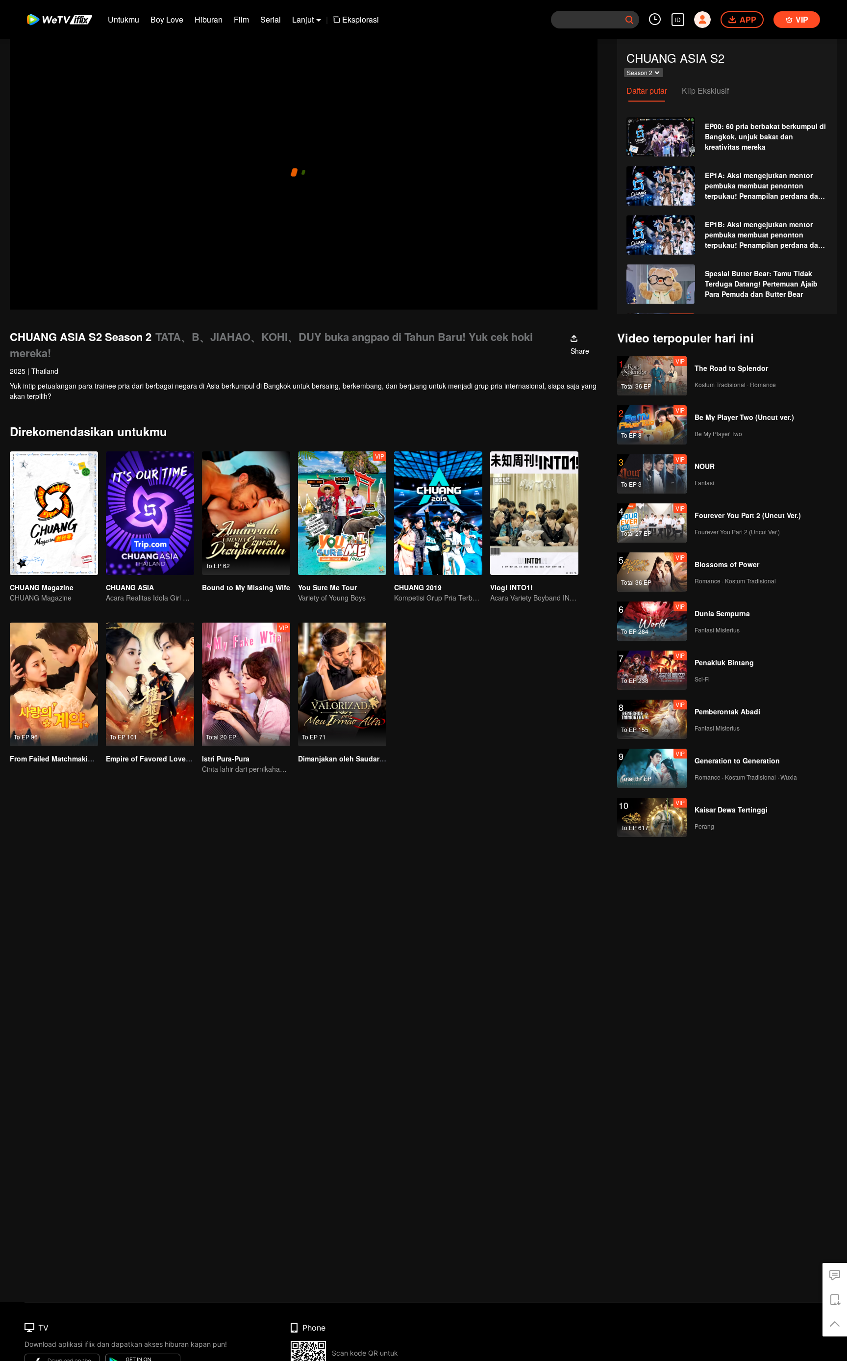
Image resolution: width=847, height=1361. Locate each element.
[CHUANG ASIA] (150, 513)
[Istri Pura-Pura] (246, 684)
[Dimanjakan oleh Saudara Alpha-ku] (342, 684)
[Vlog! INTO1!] (534, 513)
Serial (270, 19)
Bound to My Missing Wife (246, 587)
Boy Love (166, 19)
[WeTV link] (60, 19)
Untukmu (123, 19)
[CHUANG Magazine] (54, 513)
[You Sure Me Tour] (342, 513)
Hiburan (209, 19)
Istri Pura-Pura (225, 758)
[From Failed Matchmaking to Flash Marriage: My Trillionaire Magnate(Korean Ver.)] (54, 684)
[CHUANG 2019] (438, 513)
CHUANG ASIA (130, 587)
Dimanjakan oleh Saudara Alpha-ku (357, 758)
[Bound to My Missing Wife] (246, 513)
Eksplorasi (360, 19)
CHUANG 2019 (418, 587)
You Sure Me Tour (327, 587)
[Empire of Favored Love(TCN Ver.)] (150, 684)
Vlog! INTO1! (511, 587)
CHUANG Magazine (42, 587)
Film (241, 19)
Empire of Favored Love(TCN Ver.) (162, 758)
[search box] (629, 20)
